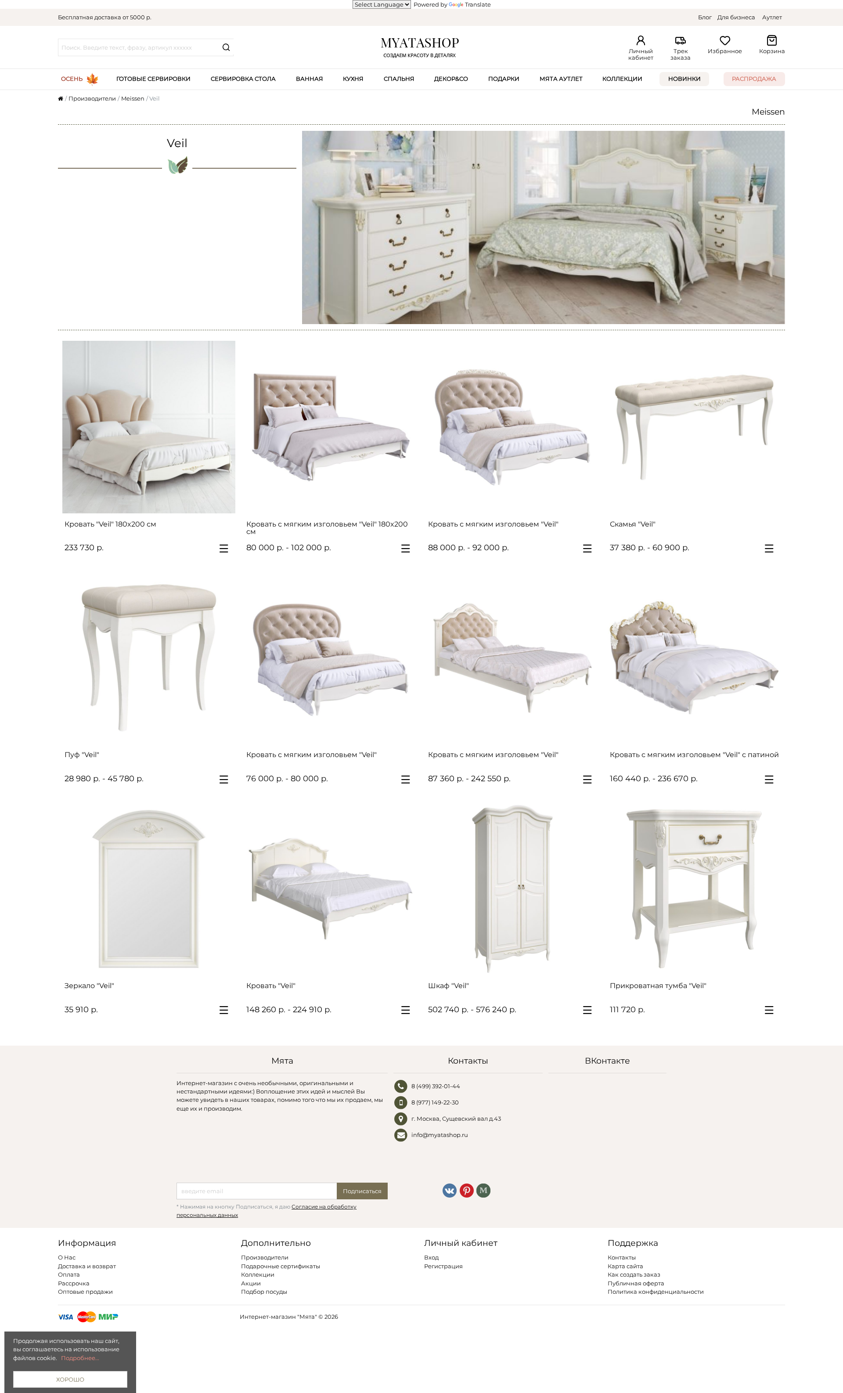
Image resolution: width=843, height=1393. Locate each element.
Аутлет (772, 17)
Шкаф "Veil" (448, 986)
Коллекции (622, 78)
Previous (255, 427)
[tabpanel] (330, 427)
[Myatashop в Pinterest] (467, 1190)
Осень (72, 78)
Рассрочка (74, 1283)
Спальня (399, 78)
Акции (251, 1283)
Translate (478, 4)
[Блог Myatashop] (483, 1190)
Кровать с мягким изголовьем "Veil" (493, 524)
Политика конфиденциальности (656, 1291)
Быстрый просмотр (153, 502)
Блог (705, 17)
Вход (431, 1257)
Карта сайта (625, 1266)
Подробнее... (80, 1357)
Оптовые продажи (85, 1291)
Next (406, 427)
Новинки (684, 78)
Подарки (503, 78)
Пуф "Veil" (82, 755)
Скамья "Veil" (633, 524)
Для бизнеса (736, 17)
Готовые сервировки (153, 78)
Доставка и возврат (87, 1266)
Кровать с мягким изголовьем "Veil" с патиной (694, 755)
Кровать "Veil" (270, 986)
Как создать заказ (634, 1274)
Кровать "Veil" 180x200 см (110, 524)
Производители (264, 1257)
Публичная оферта (636, 1283)
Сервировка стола (243, 78)
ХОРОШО (70, 1379)
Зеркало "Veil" (89, 986)
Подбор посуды (264, 1291)
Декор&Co (451, 78)
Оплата (69, 1274)
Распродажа (754, 78)
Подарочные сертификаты (280, 1266)
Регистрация (443, 1266)
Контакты (622, 1257)
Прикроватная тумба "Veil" (658, 986)
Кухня (353, 78)
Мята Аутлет (561, 78)
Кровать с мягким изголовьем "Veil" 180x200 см (327, 528)
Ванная (309, 78)
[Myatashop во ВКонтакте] (450, 1190)
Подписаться (362, 1191)
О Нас (67, 1257)
